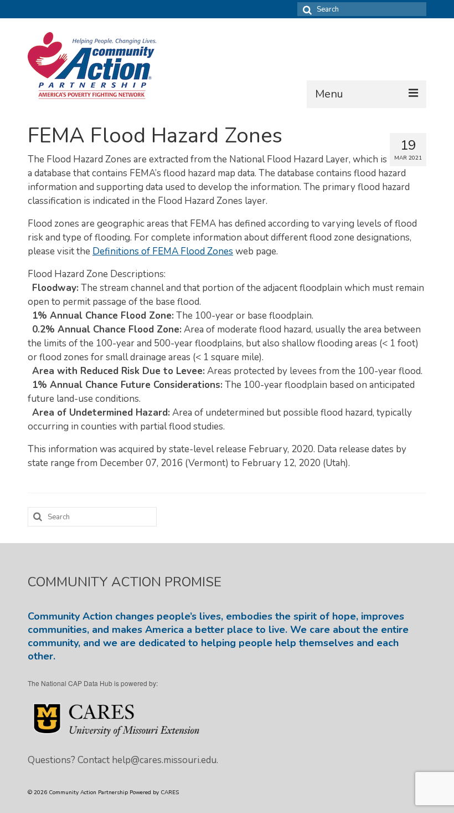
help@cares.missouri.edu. (165, 760)
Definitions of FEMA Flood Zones (162, 251)
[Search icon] (305, 9)
